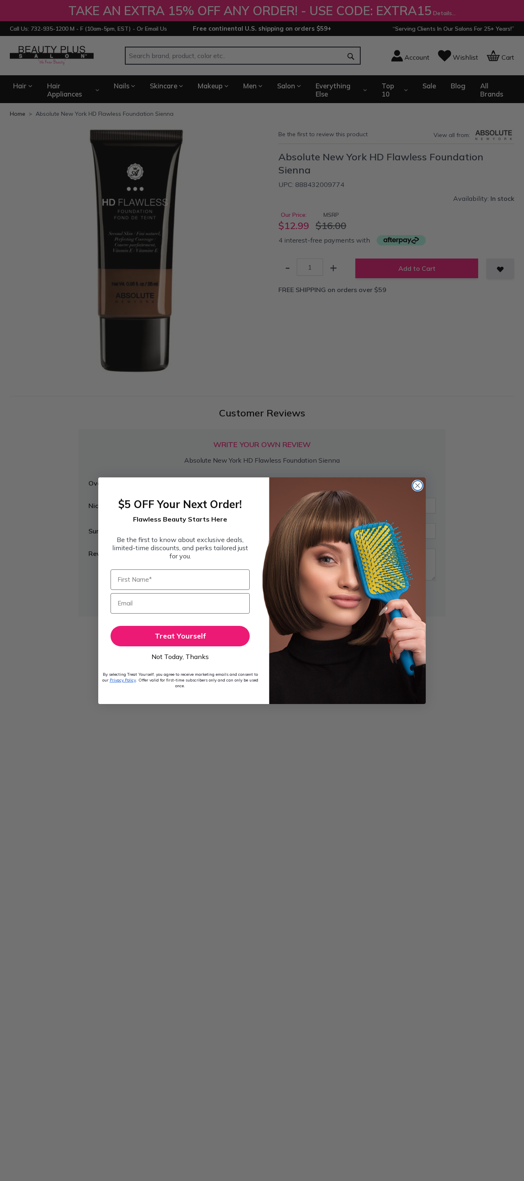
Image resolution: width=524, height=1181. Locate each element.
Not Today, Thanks (180, 656)
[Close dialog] (417, 485)
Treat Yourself (180, 636)
